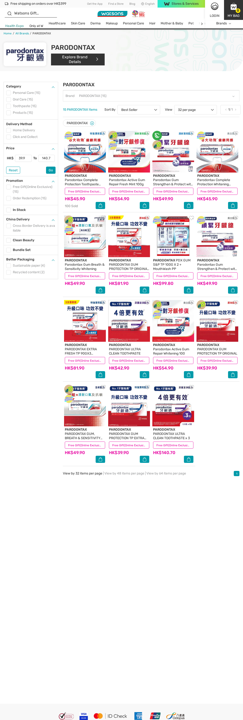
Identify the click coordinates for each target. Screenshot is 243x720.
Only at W (36, 26)
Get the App (95, 3)
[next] (202, 24)
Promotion (14, 181)
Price (10, 148)
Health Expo (14, 26)
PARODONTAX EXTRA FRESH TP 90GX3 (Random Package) (81, 351)
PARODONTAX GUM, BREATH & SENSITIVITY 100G (82, 436)
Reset (13, 170)
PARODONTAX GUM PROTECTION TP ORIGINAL (217, 349)
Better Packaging (20, 259)
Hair (152, 23)
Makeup (112, 23)
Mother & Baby (172, 23)
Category (13, 86)
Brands (221, 23)
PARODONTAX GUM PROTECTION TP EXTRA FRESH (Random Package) (129, 436)
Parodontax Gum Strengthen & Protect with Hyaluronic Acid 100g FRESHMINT (173, 184)
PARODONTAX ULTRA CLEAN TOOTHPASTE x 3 (171, 434)
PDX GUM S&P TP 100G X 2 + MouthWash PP (172, 264)
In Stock (19, 210)
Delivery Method (19, 124)
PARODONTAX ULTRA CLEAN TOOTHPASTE (125, 349)
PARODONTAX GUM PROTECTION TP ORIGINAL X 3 (129, 266)
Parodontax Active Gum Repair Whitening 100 (171, 349)
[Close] (92, 123)
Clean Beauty (23, 240)
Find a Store (116, 3)
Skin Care (78, 23)
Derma (95, 23)
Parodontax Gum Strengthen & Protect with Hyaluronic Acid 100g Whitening (217, 268)
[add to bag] (100, 205)
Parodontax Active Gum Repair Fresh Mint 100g (127, 180)
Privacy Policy (25, 717)
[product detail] (85, 152)
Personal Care (133, 23)
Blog (132, 3)
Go (51, 170)
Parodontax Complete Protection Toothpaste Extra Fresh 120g (82, 182)
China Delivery (18, 219)
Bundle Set (22, 250)
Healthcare (57, 23)
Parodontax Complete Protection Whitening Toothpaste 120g (213, 182)
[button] (233, 10)
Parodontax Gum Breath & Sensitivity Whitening (85, 264)
